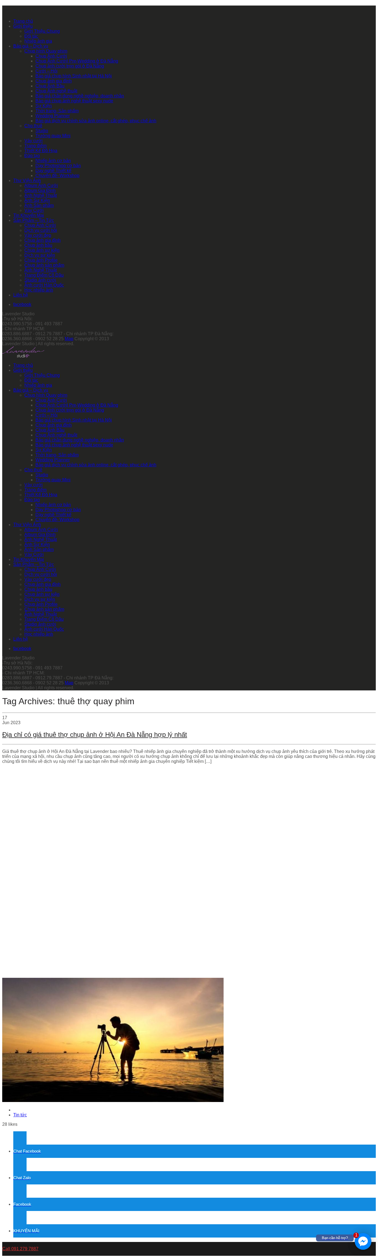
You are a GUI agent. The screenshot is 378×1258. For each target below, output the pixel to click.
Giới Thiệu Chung (42, 31)
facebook (22, 304)
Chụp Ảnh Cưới (51, 56)
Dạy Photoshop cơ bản (58, 165)
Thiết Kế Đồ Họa (40, 150)
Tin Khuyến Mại (28, 215)
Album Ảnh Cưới (41, 185)
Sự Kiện (43, 105)
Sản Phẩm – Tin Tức (33, 220)
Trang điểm (35, 145)
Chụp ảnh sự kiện (41, 250)
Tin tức (20, 1115)
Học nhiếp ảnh (38, 290)
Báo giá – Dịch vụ (30, 46)
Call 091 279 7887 (20, 1248)
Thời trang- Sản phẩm (57, 110)
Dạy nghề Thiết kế (53, 170)
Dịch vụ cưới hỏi (40, 230)
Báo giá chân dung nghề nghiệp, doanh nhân (79, 95)
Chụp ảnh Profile (41, 260)
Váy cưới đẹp (37, 235)
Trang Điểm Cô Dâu (44, 275)
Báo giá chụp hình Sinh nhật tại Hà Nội (73, 76)
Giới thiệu (23, 26)
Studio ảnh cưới (40, 280)
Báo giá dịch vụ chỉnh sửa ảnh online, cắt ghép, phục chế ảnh (95, 120)
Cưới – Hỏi (46, 71)
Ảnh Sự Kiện (37, 200)
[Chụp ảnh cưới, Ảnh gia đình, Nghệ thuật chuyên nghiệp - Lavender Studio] (23, 356)
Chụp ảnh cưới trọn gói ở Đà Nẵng (69, 66)
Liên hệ (20, 295)
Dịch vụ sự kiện (39, 255)
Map (69, 338)
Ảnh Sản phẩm (39, 205)
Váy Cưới (34, 210)
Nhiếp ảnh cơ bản (53, 160)
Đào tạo (32, 155)
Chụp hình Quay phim (45, 51)
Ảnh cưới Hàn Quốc (44, 285)
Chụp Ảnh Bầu (49, 86)
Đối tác (31, 36)
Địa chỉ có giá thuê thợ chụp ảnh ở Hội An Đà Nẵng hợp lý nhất (94, 734)
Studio (41, 130)
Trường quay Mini (53, 135)
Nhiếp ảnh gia (38, 41)
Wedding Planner (52, 115)
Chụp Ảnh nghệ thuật (56, 91)
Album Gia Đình (40, 190)
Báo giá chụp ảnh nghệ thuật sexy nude (74, 100)
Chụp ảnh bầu (38, 245)
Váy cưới (33, 140)
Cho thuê (33, 125)
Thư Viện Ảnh (27, 180)
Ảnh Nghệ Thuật (40, 195)
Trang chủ (23, 21)
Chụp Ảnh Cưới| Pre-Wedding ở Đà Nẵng (76, 61)
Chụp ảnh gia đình (53, 81)
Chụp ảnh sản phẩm (44, 265)
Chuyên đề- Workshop (57, 175)
